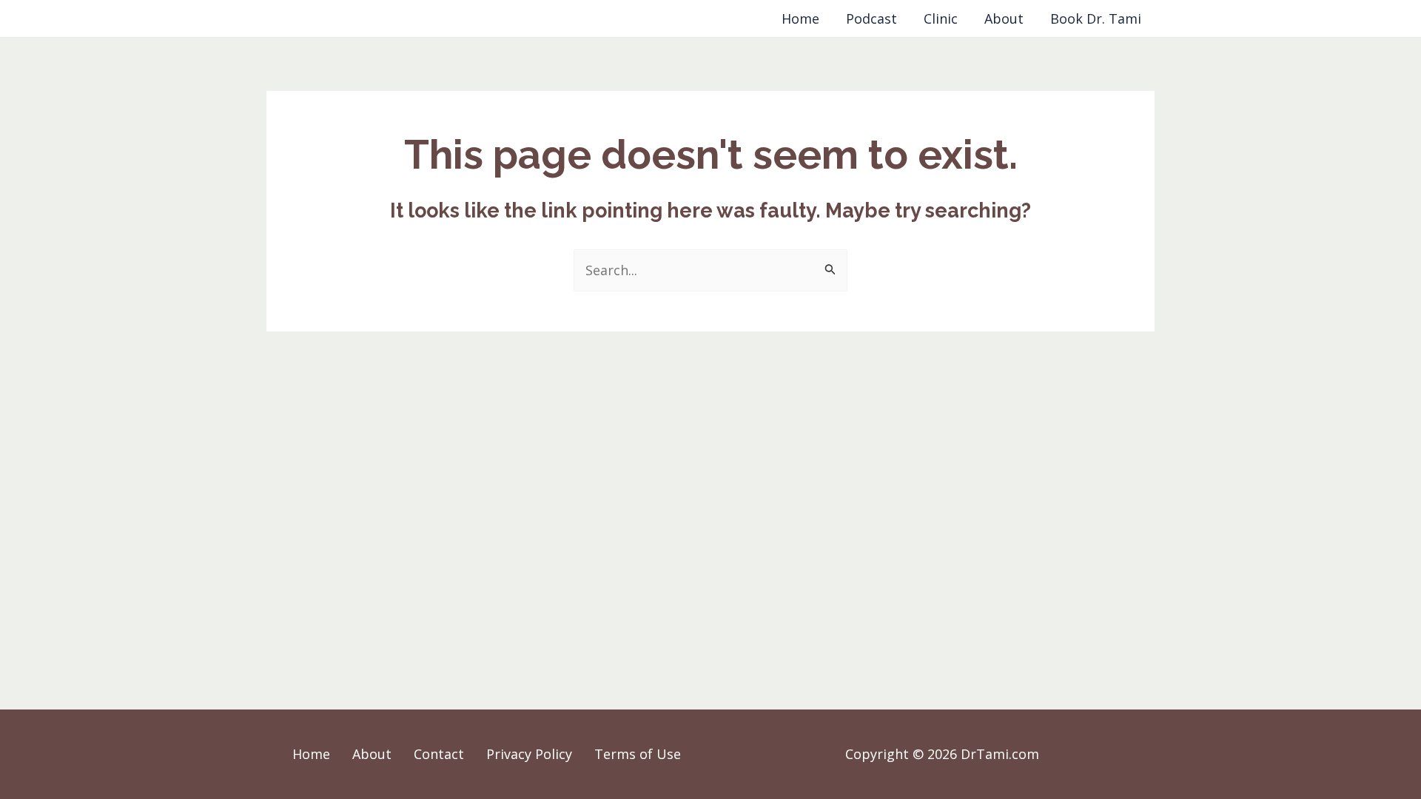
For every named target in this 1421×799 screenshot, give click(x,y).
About (1004, 18)
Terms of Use (637, 754)
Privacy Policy (529, 754)
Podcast (871, 18)
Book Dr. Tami (1095, 18)
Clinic (941, 18)
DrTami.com (313, 18)
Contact (439, 754)
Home (800, 18)
